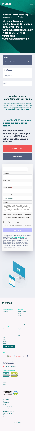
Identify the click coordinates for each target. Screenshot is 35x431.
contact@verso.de (8, 416)
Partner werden (9, 346)
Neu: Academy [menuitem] (21, 324)
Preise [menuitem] (19, 322)
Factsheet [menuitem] (5, 341)
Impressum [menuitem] (20, 331)
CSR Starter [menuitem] (20, 315)
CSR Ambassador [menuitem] (22, 320)
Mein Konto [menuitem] (5, 311)
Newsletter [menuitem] (5, 343)
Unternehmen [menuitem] (6, 331)
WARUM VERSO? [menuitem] (22, 311)
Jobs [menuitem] (4, 339)
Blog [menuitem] (4, 337)
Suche (6, 57)
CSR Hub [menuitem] (20, 318)
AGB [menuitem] (19, 335)
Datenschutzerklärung (17, 237)
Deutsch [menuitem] (4, 384)
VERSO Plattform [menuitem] (22, 313)
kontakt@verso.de (8, 408)
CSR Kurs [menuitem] (5, 328)
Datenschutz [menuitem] (21, 333)
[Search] (29, 62)
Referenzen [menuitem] (5, 333)
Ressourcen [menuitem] (5, 335)
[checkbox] (17, 221)
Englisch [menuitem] (4, 382)
